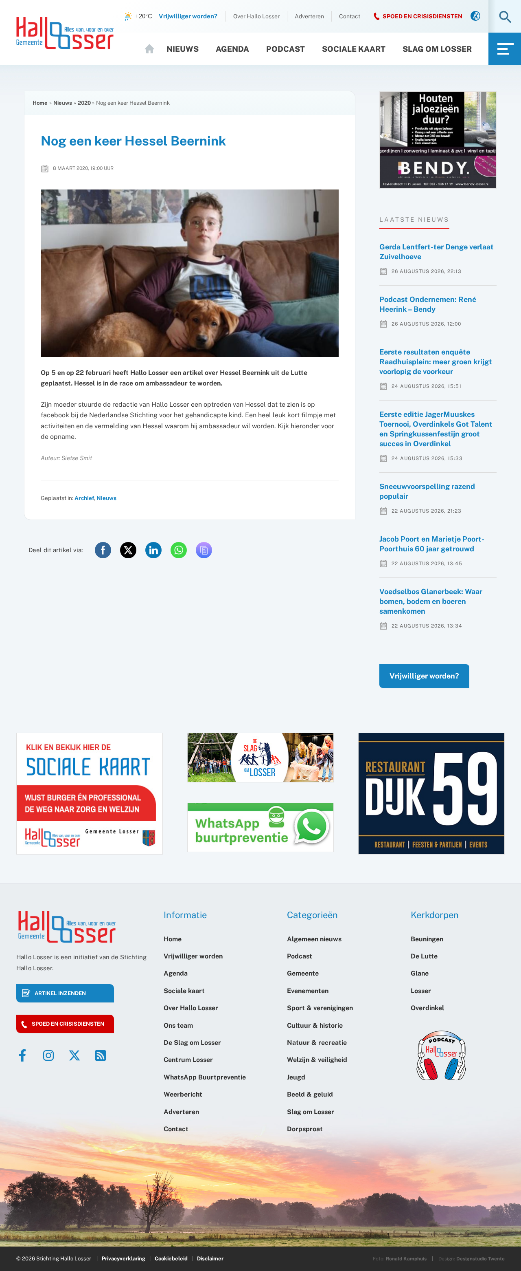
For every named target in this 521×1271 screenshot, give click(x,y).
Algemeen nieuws (314, 939)
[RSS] (100, 1055)
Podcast (285, 48)
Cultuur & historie (315, 1025)
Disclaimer (210, 1259)
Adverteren (309, 16)
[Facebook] (22, 1055)
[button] (505, 18)
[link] (475, 16)
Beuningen (427, 939)
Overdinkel (427, 1008)
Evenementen (307, 991)
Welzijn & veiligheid (317, 1060)
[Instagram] (48, 1055)
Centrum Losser (188, 1060)
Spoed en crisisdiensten (68, 1024)
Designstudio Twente (480, 1259)
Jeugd (296, 1077)
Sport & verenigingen (320, 1008)
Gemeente (303, 973)
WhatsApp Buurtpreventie (205, 1077)
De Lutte (424, 956)
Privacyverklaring (123, 1259)
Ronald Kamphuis (406, 1259)
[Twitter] (74, 1055)
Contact (349, 16)
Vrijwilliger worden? (424, 676)
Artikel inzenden (60, 993)
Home (153, 49)
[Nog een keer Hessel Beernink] (190, 273)
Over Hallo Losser (256, 16)
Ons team (178, 1025)
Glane (420, 973)
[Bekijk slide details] (438, 140)
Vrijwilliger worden (193, 956)
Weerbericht (183, 1094)
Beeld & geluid (310, 1094)
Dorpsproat (305, 1129)
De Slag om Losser (192, 1042)
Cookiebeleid (171, 1259)
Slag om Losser (437, 48)
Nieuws (182, 48)
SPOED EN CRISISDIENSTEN (422, 16)
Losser (421, 991)
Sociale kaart (353, 48)
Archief (84, 498)
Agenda (232, 48)
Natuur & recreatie (317, 1042)
